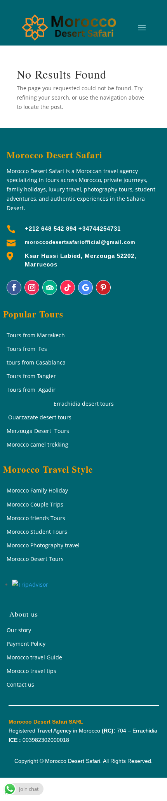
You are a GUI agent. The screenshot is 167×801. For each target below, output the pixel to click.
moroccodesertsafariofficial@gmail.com (80, 242)
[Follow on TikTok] (67, 287)
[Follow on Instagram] (31, 287)
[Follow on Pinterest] (103, 287)
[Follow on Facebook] (14, 287)
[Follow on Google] (85, 287)
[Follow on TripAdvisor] (49, 287)
